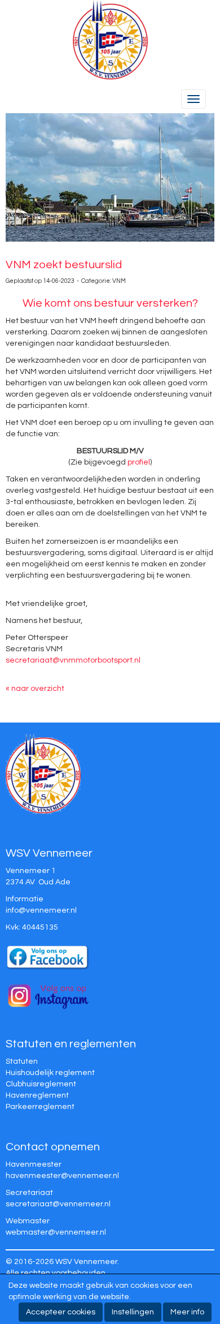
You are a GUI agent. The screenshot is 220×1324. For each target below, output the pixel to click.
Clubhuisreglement (41, 1084)
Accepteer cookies (60, 1312)
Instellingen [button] (133, 1312)
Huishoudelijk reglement (50, 1073)
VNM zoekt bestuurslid (64, 264)
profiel (138, 462)
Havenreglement (37, 1095)
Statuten (22, 1061)
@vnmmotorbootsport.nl (73, 660)
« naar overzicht (35, 689)
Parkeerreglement (40, 1107)
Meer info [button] (187, 1312)
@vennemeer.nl (41, 910)
